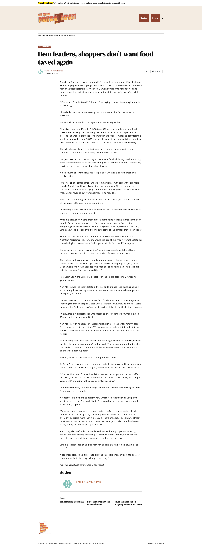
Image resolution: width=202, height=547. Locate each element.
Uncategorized (45, 47)
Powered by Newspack (156, 543)
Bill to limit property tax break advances (98, 503)
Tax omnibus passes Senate (73, 501)
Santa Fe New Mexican (54, 71)
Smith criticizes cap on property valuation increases (128, 503)
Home (39, 35)
